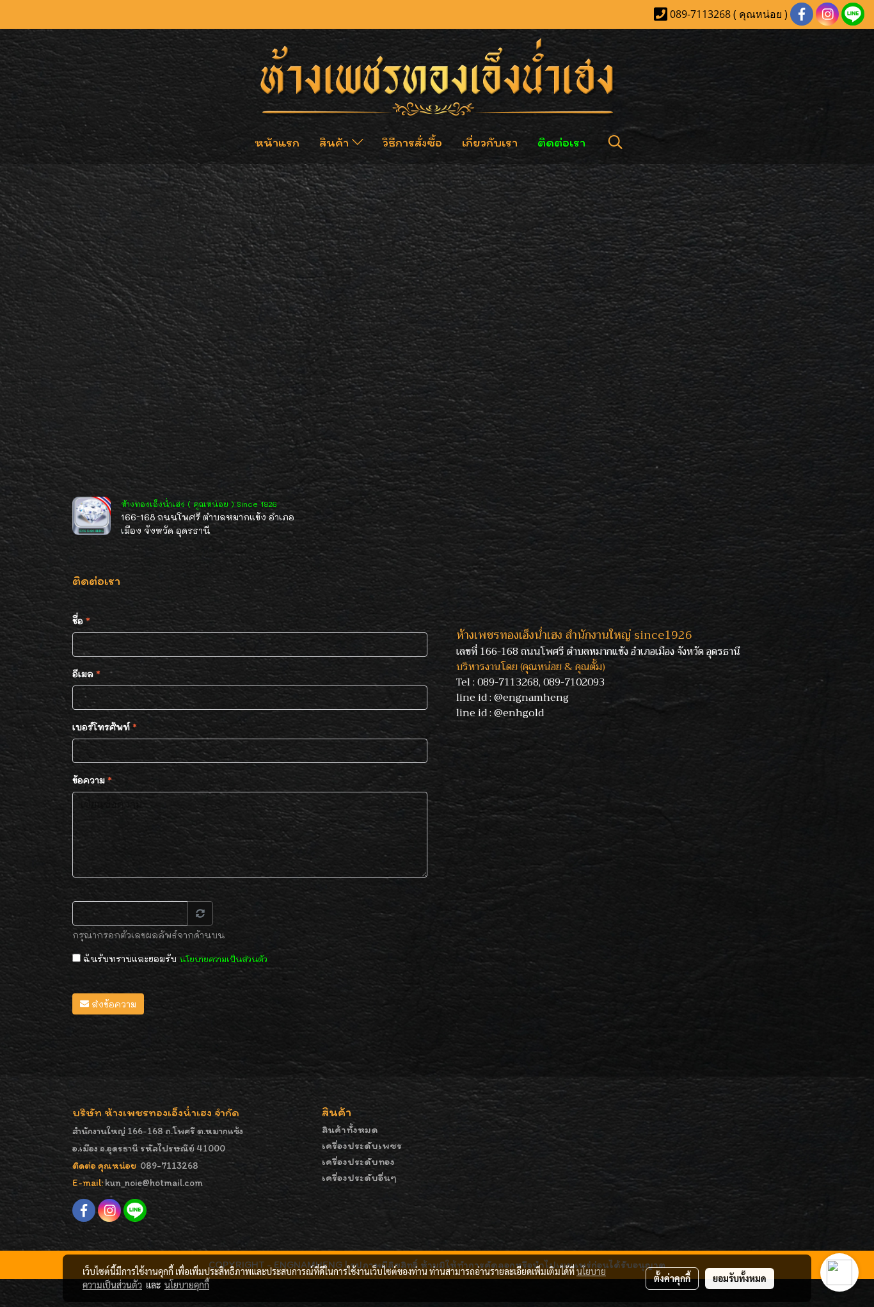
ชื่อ (81, 620)
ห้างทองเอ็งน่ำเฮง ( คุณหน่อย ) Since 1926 (199, 504)
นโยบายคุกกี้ (186, 1284)
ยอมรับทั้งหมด (740, 1278)
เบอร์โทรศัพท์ (104, 727)
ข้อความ (92, 780)
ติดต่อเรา (561, 142)
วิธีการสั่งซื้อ (412, 142)
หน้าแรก (277, 142)
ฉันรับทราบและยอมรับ (174, 958)
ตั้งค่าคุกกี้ (672, 1278)
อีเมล (86, 674)
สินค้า (335, 142)
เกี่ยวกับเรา (490, 142)
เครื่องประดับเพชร (362, 1145)
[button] (615, 142)
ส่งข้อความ (112, 1004)
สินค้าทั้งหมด (350, 1129)
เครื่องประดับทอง (358, 1161)
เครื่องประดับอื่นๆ (359, 1177)
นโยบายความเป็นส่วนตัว (223, 959)
